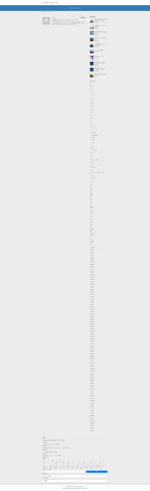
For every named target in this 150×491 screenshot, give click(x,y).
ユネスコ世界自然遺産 (66, 465)
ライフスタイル (93, 177)
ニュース (92, 145)
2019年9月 (92, 343)
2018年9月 (92, 373)
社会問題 (92, 234)
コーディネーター (95, 461)
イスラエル (92, 93)
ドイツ (91, 130)
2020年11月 (92, 311)
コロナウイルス (87, 461)
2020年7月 (92, 319)
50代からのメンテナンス (99, 56)
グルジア (92, 105)
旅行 (91, 209)
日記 (69, 467)
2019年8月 (92, 346)
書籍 (91, 219)
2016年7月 (92, 430)
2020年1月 (92, 333)
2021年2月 (92, 304)
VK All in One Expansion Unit (82, 488)
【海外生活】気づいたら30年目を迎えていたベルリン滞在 (53, 440)
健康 (91, 189)
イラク (91, 95)
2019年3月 (92, 358)
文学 (91, 204)
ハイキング (86, 463)
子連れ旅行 (46, 467)
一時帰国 (86, 465)
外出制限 (104, 465)
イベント (75, 461)
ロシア (91, 184)
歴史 (91, 226)
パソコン (92, 152)
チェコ (91, 122)
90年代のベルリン (47, 461)
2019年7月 (92, 348)
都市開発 (92, 241)
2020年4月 (92, 326)
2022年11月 (92, 274)
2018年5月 (92, 383)
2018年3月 (92, 388)
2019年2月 (92, 361)
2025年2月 (92, 257)
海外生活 (92, 229)
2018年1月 (92, 393)
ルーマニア (92, 182)
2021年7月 (92, 294)
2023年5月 (92, 267)
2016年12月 (92, 422)
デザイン (92, 125)
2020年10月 (92, 314)
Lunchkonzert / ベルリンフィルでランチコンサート (65, 20)
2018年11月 (92, 368)
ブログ (91, 463)
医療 (91, 192)
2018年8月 (92, 375)
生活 (87, 467)
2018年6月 (92, 380)
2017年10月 (92, 400)
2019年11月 (92, 338)
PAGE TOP (146, 475)
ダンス (91, 120)
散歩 (61, 467)
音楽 (91, 244)
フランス (92, 157)
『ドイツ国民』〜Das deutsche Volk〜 (50, 451)
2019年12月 (92, 336)
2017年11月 (92, 398)
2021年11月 (92, 286)
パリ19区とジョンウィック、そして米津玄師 (51, 444)
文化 (65, 467)
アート (91, 90)
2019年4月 (92, 356)
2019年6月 (92, 351)
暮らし (91, 216)
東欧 (91, 224)
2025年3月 (92, 254)
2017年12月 (92, 395)
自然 (97, 467)
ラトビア (74, 465)
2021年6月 (92, 296)
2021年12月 (92, 284)
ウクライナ (92, 98)
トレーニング (92, 127)
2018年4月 (92, 385)
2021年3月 (92, 301)
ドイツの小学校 (93, 132)
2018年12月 (92, 366)
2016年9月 (92, 425)
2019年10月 (92, 341)
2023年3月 (92, 272)
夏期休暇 (99, 465)
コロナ (91, 108)
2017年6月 (92, 410)
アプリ (91, 88)
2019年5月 (92, 353)
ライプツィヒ (92, 179)
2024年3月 (92, 262)
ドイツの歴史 (92, 137)
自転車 (101, 467)
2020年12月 (92, 309)
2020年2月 (92, 331)
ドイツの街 (92, 140)
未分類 (91, 221)
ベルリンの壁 (103, 463)
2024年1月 (92, 264)
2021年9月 (92, 289)
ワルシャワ (80, 465)
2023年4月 (92, 269)
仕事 (91, 187)
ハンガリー (92, 147)
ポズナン (58, 465)
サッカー (92, 110)
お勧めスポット (64, 461)
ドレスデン (92, 142)
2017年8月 (92, 405)
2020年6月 (92, 321)
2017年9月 (92, 403)
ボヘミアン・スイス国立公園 (49, 465)
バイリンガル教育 (93, 150)
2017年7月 (92, 408)
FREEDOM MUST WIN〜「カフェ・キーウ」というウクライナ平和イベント (101, 32)
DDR (53, 461)
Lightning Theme (74, 488)
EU (90, 83)
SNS (58, 461)
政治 (91, 199)
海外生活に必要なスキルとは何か (101, 74)
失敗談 (91, 194)
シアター (92, 113)
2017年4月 (92, 415)
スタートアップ (93, 115)
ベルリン (82, 17)
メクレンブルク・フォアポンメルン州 (97, 172)
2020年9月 (92, 316)
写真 (91, 465)
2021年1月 (92, 306)
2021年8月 (92, 291)
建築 (91, 197)
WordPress (68, 488)
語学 (91, 239)
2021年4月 (92, 299)
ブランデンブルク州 (94, 160)
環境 (91, 231)
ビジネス (92, 155)
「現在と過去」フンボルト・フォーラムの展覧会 (52, 455)
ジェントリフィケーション (48, 463)
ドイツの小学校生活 (94, 135)
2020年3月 (92, 328)
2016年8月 (92, 427)
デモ (75, 463)
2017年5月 (92, 413)
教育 (91, 202)
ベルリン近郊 (92, 167)
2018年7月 (92, 378)
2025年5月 (92, 249)
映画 (91, 214)
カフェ (81, 461)
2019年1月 (92, 363)
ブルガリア (92, 162)
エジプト (92, 100)
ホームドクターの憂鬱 (99, 50)
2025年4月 (92, 252)
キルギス (92, 103)
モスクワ (92, 174)
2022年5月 (92, 279)
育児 (91, 236)
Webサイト (92, 85)
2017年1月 (92, 420)
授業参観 (56, 467)
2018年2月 (92, 390)
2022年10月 (92, 277)
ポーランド (92, 169)
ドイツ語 (79, 463)
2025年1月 (92, 259)
